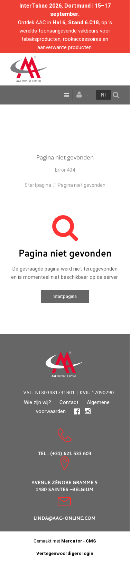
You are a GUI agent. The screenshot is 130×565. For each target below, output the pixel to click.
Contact (68, 402)
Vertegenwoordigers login (64, 553)
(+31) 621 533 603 (70, 453)
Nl (103, 95)
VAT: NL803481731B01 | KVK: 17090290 (68, 392)
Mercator (71, 541)
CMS (91, 541)
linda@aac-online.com (64, 518)
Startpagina (38, 185)
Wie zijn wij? (37, 402)
